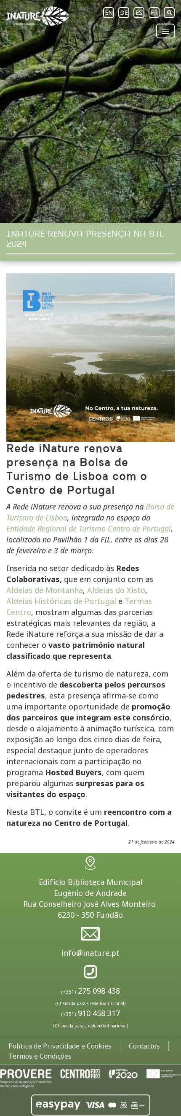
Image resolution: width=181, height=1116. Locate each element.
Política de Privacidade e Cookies (60, 1046)
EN (109, 12)
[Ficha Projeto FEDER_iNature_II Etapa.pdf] (90, 1078)
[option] (90, 111)
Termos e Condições (40, 1056)
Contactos (144, 1046)
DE (124, 12)
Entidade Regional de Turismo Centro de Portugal (88, 528)
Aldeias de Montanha (44, 590)
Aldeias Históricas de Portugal (61, 601)
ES (139, 12)
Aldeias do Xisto (116, 590)
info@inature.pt (90, 953)
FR (154, 12)
